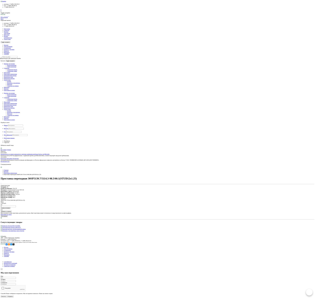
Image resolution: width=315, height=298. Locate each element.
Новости (6, 51)
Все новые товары (6, 149)
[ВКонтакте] (7, 244)
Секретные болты (12, 69)
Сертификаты (8, 261)
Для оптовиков (8, 46)
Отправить (10, 296)
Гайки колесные (11, 66)
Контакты (6, 52)
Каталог (6, 45)
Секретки (6, 68)
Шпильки (6, 87)
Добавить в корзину (6, 211)
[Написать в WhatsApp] (1, 14)
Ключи (9, 81)
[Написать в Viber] (3, 14)
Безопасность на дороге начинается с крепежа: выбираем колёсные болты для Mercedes (25, 154)
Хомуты (6, 89)
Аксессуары (7, 80)
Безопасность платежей (10, 263)
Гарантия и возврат (9, 266)
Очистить (3, 296)
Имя (2, 276)
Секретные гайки (12, 71)
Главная (6, 170)
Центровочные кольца (10, 75)
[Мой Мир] (11, 244)
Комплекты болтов (9, 78)
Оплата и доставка (9, 49)
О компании (7, 48)
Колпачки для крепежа (13, 83)
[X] (13, 244)
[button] (6, 125)
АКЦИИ (6, 54)
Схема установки (5, 208)
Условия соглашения (9, 264)
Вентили (9, 84)
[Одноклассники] (9, 244)
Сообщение (4, 282)
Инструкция (4, 216)
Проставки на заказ (9, 90)
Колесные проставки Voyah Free (10, 158)
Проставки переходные (10, 74)
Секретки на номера (13, 86)
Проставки (7, 72)
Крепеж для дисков (9, 63)
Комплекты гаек (8, 77)
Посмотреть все (5, 161)
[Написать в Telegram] (4, 14)
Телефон (3, 279)
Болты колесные (11, 65)
